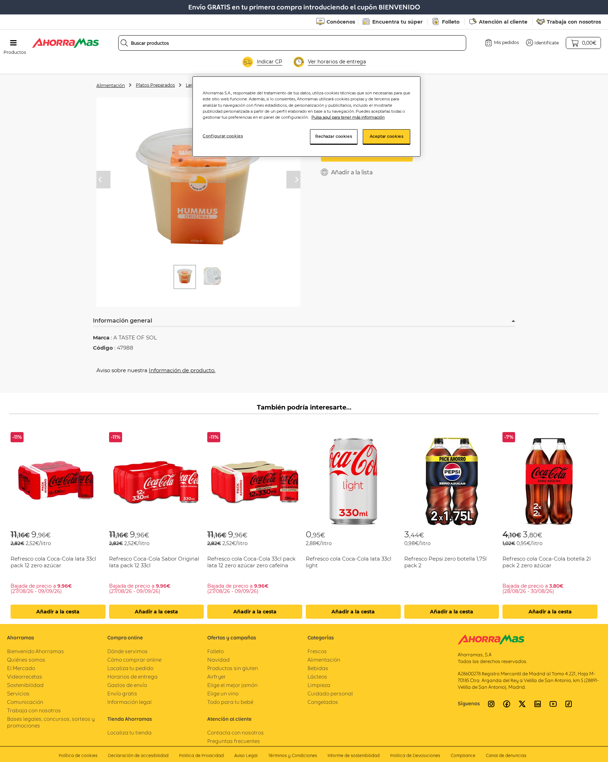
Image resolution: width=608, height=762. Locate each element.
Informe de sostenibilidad (354, 755)
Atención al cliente (503, 22)
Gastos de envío (127, 685)
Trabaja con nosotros (574, 22)
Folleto (451, 22)
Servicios (18, 693)
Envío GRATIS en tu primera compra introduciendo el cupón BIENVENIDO (304, 7)
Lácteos (317, 676)
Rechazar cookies (333, 136)
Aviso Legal (246, 755)
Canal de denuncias (506, 755)
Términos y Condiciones (292, 755)
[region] (306, 116)
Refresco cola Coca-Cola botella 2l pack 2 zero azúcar (546, 562)
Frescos (317, 651)
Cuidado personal (330, 693)
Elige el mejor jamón (232, 685)
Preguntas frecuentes (233, 741)
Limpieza (319, 685)
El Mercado (21, 668)
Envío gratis (122, 693)
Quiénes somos (26, 659)
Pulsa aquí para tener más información (348, 117)
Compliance (463, 755)
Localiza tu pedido (130, 668)
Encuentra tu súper (397, 22)
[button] (542, 42)
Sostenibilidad (25, 685)
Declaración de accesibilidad (138, 755)
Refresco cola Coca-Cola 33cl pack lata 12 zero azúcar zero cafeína (251, 562)
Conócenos (341, 22)
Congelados (323, 702)
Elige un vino (223, 693)
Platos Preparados (155, 85)
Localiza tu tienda (129, 732)
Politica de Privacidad (201, 755)
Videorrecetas (24, 676)
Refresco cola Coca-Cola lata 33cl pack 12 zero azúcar (53, 562)
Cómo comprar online (134, 659)
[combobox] (292, 43)
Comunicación (25, 702)
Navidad (218, 659)
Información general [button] (122, 320)
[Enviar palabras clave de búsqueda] (124, 43)
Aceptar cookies (387, 136)
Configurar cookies (223, 135)
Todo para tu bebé (230, 702)
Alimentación (110, 85)
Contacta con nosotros (235, 732)
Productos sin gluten (232, 668)
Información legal (129, 702)
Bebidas (318, 668)
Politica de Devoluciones (415, 755)
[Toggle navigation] (13, 43)
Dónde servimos (127, 651)
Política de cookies (78, 755)
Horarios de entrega (132, 676)
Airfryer (216, 676)
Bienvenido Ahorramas (35, 651)
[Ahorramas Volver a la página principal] (65, 43)
